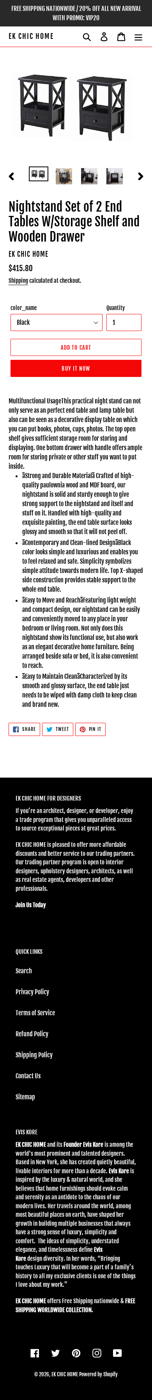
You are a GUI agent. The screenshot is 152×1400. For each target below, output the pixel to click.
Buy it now (76, 368)
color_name (24, 308)
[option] (38, 175)
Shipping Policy (34, 1055)
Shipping (18, 280)
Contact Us (28, 1076)
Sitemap (25, 1097)
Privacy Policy (32, 992)
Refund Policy (32, 1034)
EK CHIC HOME (31, 36)
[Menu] (138, 36)
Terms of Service (35, 1013)
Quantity (115, 308)
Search (24, 971)
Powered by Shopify (98, 1374)
